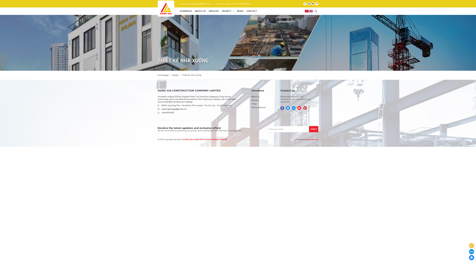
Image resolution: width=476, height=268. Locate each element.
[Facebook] (304, 3)
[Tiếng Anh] (311, 11)
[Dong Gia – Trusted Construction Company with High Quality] (166, 8)
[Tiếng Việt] (307, 11)
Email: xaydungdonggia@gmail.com (195, 4)
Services (214, 11)
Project (227, 11)
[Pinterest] (316, 3)
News (240, 11)
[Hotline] (471, 245)
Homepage (186, 11)
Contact (251, 11)
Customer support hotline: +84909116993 (233, 4)
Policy (254, 104)
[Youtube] (312, 3)
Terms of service (258, 107)
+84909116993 (167, 113)
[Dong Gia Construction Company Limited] (294, 108)
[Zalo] (471, 251)
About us (200, 11)
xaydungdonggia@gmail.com (174, 109)
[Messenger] (308, 3)
